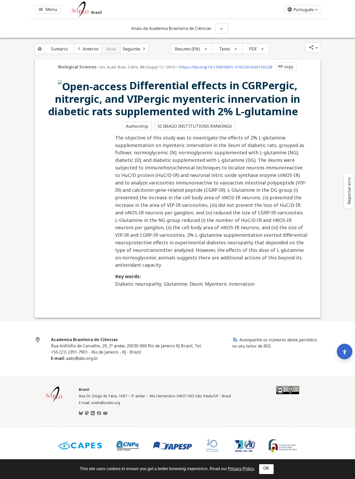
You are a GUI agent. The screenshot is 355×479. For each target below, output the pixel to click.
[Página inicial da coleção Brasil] (54, 401)
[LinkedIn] (93, 413)
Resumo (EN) (187, 49)
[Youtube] (105, 413)
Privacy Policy (241, 469)
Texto (224, 49)
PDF (253, 49)
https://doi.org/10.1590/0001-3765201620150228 (225, 66)
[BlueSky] (81, 413)
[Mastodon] (87, 413)
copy (285, 66)
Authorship (137, 126)
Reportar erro (349, 190)
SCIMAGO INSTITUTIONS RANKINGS (195, 126)
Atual (111, 49)
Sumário (59, 49)
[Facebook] (99, 413)
